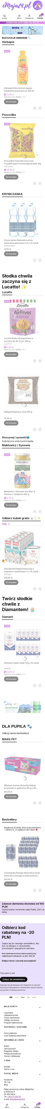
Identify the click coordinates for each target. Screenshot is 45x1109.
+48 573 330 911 (14, 1097)
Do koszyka (11, 102)
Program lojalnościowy (13, 1023)
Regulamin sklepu (11, 1051)
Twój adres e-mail (7, 973)
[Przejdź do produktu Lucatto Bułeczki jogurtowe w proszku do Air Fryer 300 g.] (22, 317)
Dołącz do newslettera (14, 979)
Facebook (8, 1080)
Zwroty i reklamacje (12, 1056)
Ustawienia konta (11, 1015)
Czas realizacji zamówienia (15, 1036)
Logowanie (8, 1013)
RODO (6, 1046)
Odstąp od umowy (11, 1020)
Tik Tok (7, 1082)
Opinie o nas (9, 1069)
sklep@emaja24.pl (17, 1099)
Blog (6, 1085)
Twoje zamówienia (11, 1018)
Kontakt (7, 1067)
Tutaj (4, 524)
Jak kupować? (10, 1049)
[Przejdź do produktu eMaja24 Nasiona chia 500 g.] (22, 391)
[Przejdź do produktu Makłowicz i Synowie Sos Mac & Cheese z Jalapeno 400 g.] (22, 470)
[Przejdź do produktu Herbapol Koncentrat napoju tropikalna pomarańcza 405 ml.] (22, 67)
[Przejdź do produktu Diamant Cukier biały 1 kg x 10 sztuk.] (22, 642)
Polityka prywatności (12, 1054)
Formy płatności (10, 1033)
